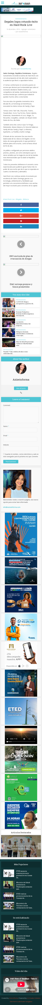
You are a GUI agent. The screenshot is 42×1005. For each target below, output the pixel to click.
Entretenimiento (21, 19)
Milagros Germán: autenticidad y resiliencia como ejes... (24, 333)
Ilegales (19, 199)
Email (5, 436)
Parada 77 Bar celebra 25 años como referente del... (15, 352)
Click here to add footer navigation (21, 1002)
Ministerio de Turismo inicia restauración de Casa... (24, 905)
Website (6, 445)
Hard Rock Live (9, 199)
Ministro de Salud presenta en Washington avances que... (24, 885)
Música (26, 199)
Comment (6, 405)
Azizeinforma (23, 32)
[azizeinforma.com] (21, 2)
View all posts (21, 388)
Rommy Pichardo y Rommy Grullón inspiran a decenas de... (25, 314)
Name (6, 426)
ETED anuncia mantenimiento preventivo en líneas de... (24, 874)
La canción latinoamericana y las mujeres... (23, 324)
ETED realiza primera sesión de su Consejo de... (24, 896)
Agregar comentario (28, 29)
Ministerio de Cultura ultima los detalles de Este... (21, 847)
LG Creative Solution (33, 998)
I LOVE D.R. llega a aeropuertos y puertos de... (25, 303)
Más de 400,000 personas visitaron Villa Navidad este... (25, 343)
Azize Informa (13, 998)
